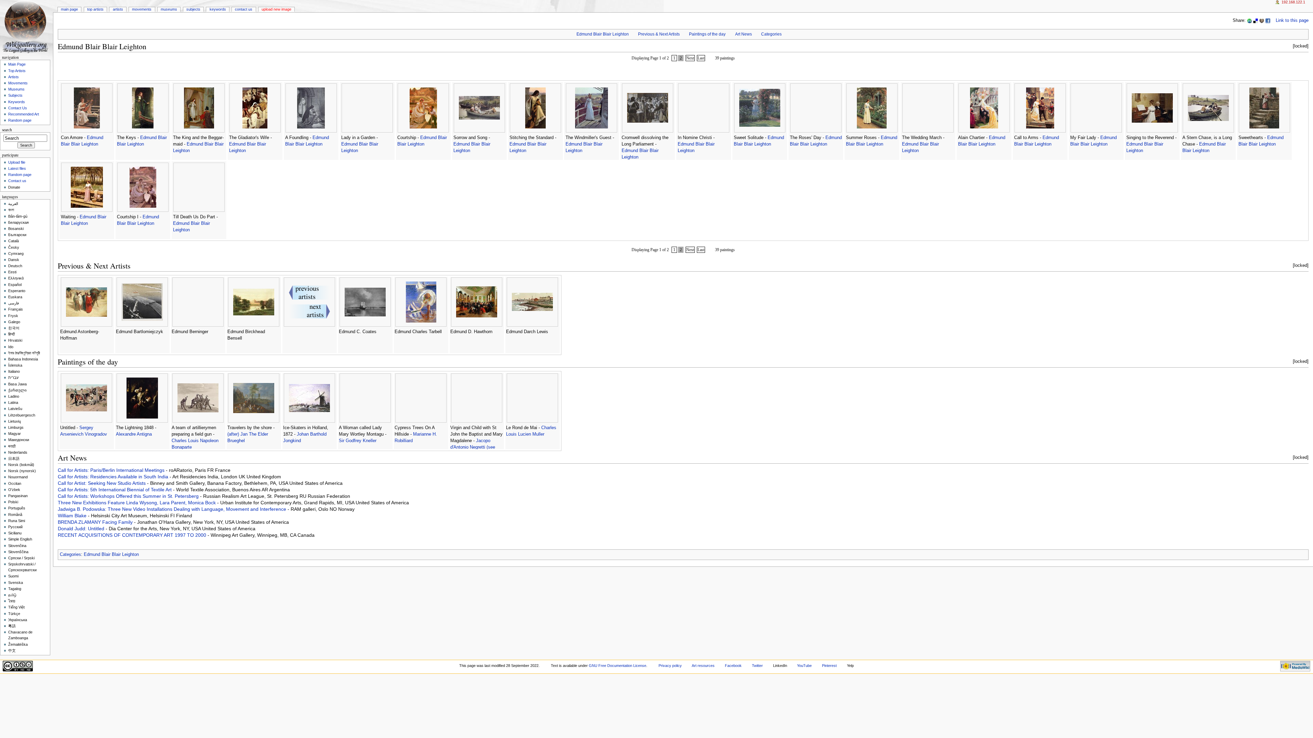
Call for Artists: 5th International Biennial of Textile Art (115, 489)
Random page (19, 120)
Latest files (17, 168)
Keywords (218, 9)
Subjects (193, 9)
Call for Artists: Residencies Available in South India (114, 476)
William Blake (73, 515)
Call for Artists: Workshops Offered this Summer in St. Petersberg (129, 496)
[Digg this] (1261, 20)
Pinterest (829, 666)
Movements (141, 9)
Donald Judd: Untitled (82, 528)
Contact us (17, 181)
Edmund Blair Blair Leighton (602, 34)
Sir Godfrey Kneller (357, 440)
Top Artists (95, 9)
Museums (169, 9)
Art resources (703, 666)
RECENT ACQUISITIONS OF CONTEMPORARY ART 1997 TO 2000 (133, 535)
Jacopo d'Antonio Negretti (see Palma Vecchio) (472, 447)
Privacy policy (670, 666)
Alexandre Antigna (134, 434)
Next (690, 58)
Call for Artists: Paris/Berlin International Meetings (112, 470)
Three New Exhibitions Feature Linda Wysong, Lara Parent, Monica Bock (137, 502)
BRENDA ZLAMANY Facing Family (96, 522)
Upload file (16, 162)
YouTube (804, 666)
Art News (743, 34)
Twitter (757, 666)
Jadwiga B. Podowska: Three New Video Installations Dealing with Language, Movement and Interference (173, 509)
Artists (118, 9)
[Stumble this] (1249, 20)
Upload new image (276, 9)
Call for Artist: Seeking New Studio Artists (102, 483)
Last (701, 58)
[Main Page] (26, 26)
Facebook (733, 666)
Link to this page (1292, 20)
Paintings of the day (707, 34)
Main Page (69, 9)
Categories (771, 34)
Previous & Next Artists (659, 34)
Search (7, 129)
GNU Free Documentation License (617, 666)
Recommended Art (23, 114)
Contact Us (243, 9)
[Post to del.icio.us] (1255, 20)
